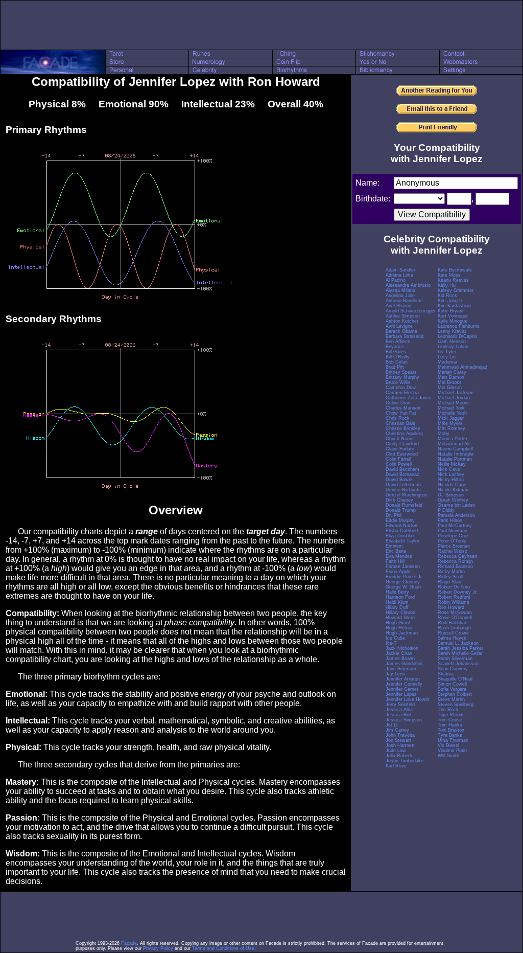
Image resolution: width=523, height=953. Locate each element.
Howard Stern (400, 617)
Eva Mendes (399, 556)
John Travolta (400, 735)
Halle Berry (397, 592)
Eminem (394, 546)
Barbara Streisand (404, 336)
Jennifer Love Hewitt (408, 699)
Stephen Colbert (455, 694)
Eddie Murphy (400, 520)
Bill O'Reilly (398, 356)
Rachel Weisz (452, 551)
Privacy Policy (158, 948)
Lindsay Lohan (453, 346)
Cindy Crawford (402, 443)
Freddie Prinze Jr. (404, 576)
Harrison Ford (400, 597)
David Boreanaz (402, 474)
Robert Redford (454, 597)
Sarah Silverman (455, 658)
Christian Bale (400, 423)
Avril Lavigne (399, 326)
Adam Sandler (400, 270)
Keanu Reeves (453, 280)
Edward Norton (401, 525)
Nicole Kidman (453, 489)
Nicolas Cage (452, 484)
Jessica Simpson (404, 719)
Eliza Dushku (400, 535)
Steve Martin (451, 699)
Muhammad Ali (453, 443)
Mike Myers (450, 423)
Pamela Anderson (456, 515)
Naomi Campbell (455, 448)
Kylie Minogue (452, 321)
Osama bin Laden (456, 505)
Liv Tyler (447, 351)
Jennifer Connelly (404, 684)
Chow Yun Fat (401, 413)
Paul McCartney (455, 525)
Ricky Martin (451, 571)
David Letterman (403, 484)
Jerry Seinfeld (400, 704)
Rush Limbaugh (454, 627)
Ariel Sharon (398, 305)
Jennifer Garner (402, 689)
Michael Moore (453, 402)
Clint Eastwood (402, 454)
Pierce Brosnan (454, 546)
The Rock (448, 709)
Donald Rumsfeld (404, 505)
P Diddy (446, 510)
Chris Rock (398, 418)
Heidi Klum (397, 602)
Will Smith (448, 755)
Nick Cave (449, 469)
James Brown (400, 658)
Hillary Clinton (400, 612)
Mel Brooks (450, 382)
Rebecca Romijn (455, 561)
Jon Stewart (398, 740)
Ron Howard (451, 607)
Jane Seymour (401, 668)
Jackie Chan (399, 653)
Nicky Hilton (451, 479)
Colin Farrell (398, 459)
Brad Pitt (395, 367)
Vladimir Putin (452, 750)
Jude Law (396, 750)
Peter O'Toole (452, 540)
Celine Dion (398, 402)
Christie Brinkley (403, 428)
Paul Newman (452, 530)
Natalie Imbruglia (455, 454)
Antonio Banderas (404, 300)
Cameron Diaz (401, 387)
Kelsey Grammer (455, 290)
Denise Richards (403, 489)
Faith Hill (395, 561)
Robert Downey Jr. (458, 592)
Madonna (447, 362)
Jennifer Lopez (401, 694)
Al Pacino (396, 280)
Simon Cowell (452, 684)
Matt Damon (451, 377)
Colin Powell (399, 464)
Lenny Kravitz (452, 331)
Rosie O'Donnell (455, 617)
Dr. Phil (393, 515)
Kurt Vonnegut (453, 316)
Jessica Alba (399, 709)
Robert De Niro (454, 586)
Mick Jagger (451, 418)
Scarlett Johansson (458, 663)
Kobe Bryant (451, 310)
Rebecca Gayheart (458, 556)
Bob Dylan (397, 362)
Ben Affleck (398, 341)
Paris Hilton (450, 520)
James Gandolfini (404, 663)
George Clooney (403, 581)
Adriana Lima (399, 275)
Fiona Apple (398, 571)
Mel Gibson (450, 387)
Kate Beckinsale (455, 270)
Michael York (451, 408)
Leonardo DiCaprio (457, 336)
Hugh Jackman (402, 633)
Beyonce (395, 346)
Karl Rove (396, 765)
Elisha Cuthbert (402, 530)
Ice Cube (395, 638)
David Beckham (402, 469)
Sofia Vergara (452, 689)
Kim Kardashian (454, 305)
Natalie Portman (455, 459)
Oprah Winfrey (453, 500)
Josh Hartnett (400, 745)
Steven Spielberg (455, 704)
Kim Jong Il (450, 300)
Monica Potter (452, 438)
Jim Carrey (397, 730)
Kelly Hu (447, 285)
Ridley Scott (451, 576)
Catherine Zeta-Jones (409, 397)
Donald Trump (401, 510)
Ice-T (391, 643)
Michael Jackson (455, 392)
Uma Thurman (453, 740)
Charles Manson (403, 408)
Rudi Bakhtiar (452, 622)
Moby (443, 433)
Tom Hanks (450, 725)
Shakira (446, 673)
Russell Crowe (453, 633)
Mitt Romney (451, 428)
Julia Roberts (400, 755)
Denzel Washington (406, 494)
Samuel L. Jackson (458, 643)
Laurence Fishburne (459, 326)
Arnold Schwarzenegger (411, 310)
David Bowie (399, 479)
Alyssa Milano (400, 290)
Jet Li (391, 725)
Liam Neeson (452, 341)
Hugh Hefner (399, 627)
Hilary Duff (397, 607)
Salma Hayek (452, 638)
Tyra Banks (450, 735)
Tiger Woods (451, 714)
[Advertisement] (261, 25)
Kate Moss (449, 275)
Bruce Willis (398, 382)
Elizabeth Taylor (402, 540)
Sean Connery (453, 668)
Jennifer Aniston (403, 679)
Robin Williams (453, 602)
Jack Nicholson (402, 648)
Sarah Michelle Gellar (460, 653)
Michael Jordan (454, 397)
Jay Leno (395, 673)
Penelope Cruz (453, 535)
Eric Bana (396, 551)
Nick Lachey (451, 474)
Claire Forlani (400, 448)
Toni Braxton (451, 730)
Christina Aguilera (404, 433)
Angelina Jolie (400, 295)
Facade (129, 943)
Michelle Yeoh (452, 413)
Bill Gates (396, 351)
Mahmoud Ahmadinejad (462, 367)
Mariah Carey (452, 372)
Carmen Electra (402, 392)
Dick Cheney (399, 500)
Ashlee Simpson (403, 316)
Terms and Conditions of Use (223, 948)
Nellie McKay (452, 464)
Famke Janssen (403, 566)
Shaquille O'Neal (455, 679)
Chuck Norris (400, 438)
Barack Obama (401, 331)
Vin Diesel (448, 745)
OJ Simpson (451, 494)
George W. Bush (403, 586)
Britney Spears (401, 372)
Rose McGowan (455, 612)
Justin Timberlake (404, 760)
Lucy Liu (447, 356)
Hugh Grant (398, 622)
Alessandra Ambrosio (408, 285)
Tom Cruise (450, 719)
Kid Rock (447, 295)
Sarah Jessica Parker (460, 648)
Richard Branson (455, 566)
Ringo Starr (450, 581)
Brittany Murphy (402, 377)
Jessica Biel (398, 714)
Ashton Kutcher (402, 321)
